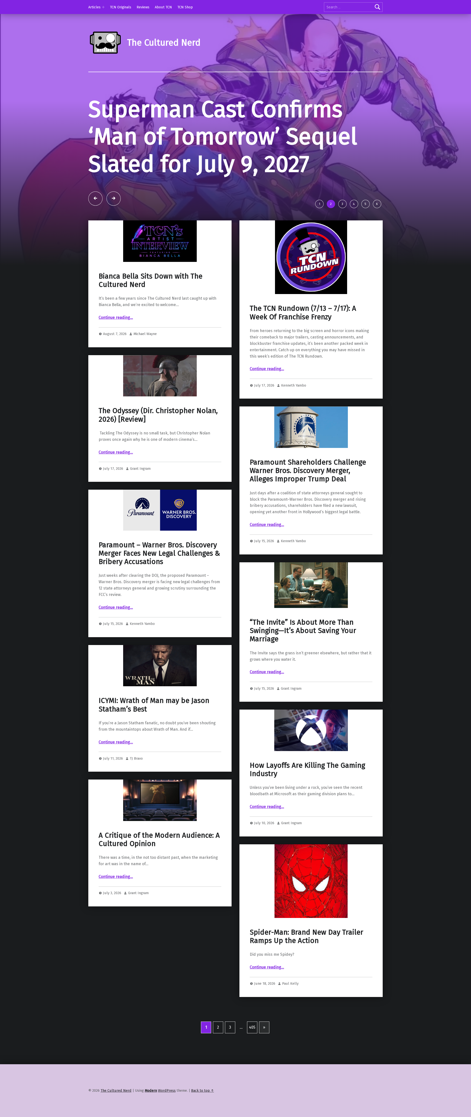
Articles (94, 7)
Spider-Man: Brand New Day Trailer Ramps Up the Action (306, 936)
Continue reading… (116, 317)
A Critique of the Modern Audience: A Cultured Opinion (159, 839)
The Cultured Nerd (116, 1090)
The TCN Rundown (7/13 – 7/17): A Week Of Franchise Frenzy (303, 312)
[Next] (113, 198)
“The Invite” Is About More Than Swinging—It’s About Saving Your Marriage (303, 631)
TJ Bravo (136, 758)
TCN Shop (185, 7)
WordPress (167, 1090)
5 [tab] (365, 204)
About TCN (163, 7)
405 (252, 1027)
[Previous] (95, 198)
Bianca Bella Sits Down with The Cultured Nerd (150, 280)
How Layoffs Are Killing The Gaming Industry (307, 769)
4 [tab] (354, 204)
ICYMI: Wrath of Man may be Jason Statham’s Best (154, 704)
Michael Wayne (145, 334)
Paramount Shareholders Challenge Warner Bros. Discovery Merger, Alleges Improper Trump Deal (308, 471)
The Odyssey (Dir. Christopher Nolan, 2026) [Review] (158, 414)
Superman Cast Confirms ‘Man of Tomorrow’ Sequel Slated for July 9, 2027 (222, 137)
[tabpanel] (235, 146)
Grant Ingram (140, 468)
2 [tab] (331, 204)
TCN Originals (120, 7)
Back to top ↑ (202, 1090)
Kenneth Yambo (293, 385)
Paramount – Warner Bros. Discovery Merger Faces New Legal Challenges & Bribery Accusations (159, 553)
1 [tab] (319, 204)
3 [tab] (342, 204)
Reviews (143, 7)
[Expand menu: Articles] (103, 7)
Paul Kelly (290, 983)
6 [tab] (377, 204)
